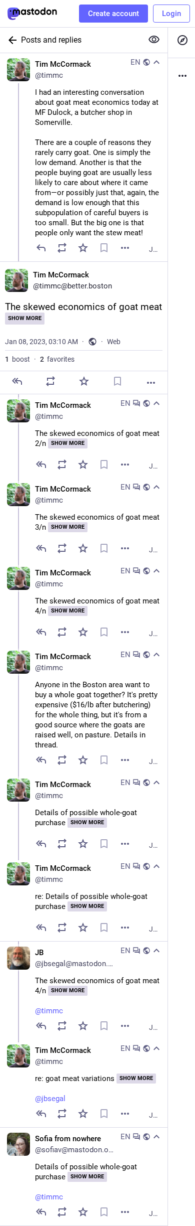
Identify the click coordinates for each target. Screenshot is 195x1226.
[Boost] (62, 248)
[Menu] (125, 248)
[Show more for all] (154, 40)
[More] (151, 383)
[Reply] (41, 248)
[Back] (10, 40)
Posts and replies (51, 40)
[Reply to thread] (41, 464)
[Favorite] (83, 248)
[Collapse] (156, 62)
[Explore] (181, 40)
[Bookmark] (104, 248)
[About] (181, 75)
